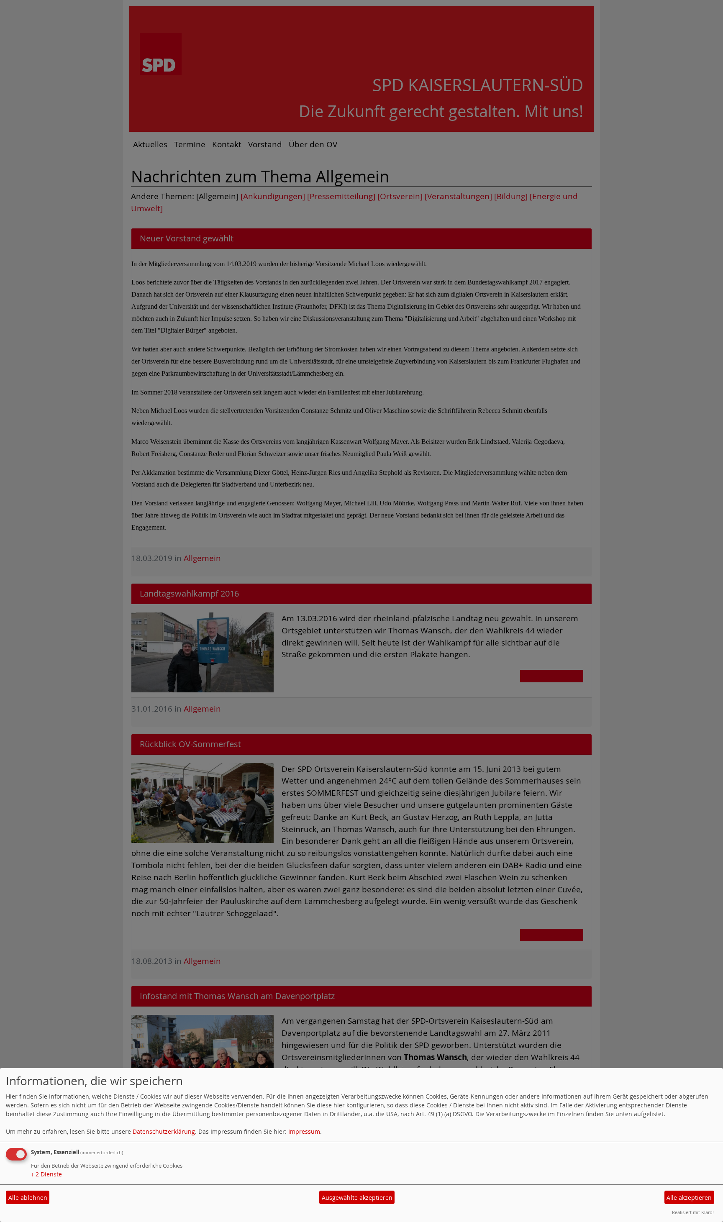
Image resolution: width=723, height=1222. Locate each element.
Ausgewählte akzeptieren (357, 1198)
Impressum (304, 1131)
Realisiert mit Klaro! (693, 1212)
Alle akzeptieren (689, 1198)
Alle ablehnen (27, 1198)
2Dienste (46, 1174)
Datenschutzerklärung (164, 1131)
